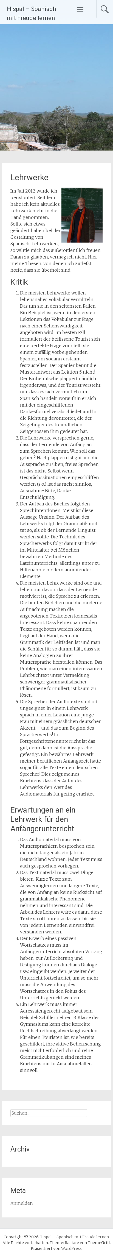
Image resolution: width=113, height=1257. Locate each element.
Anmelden (21, 1203)
